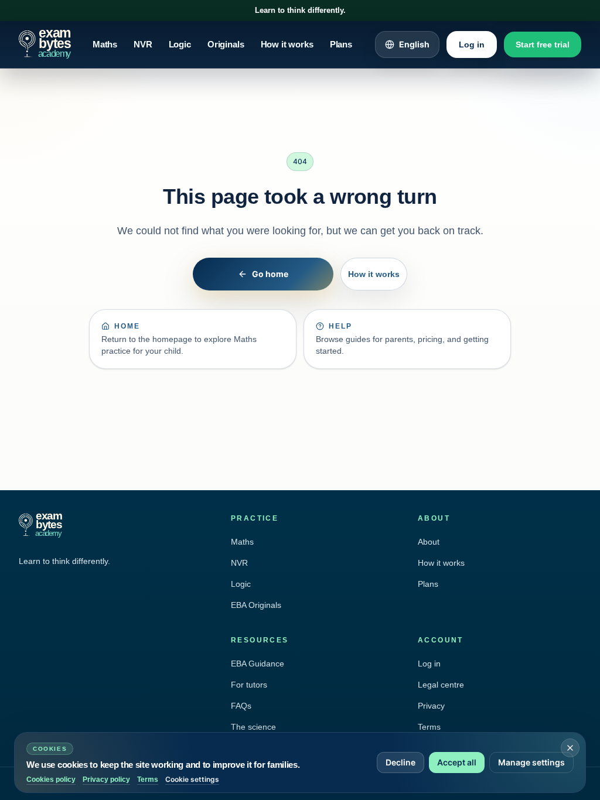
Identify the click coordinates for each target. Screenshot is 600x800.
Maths (105, 44)
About (428, 541)
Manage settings (531, 762)
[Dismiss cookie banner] (570, 748)
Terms (429, 726)
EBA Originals (256, 605)
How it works (287, 44)
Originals (225, 44)
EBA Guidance (257, 663)
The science (253, 726)
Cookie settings (192, 779)
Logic (180, 44)
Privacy (431, 705)
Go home (270, 274)
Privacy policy (106, 779)
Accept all (456, 762)
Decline (400, 762)
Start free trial (543, 44)
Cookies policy (51, 779)
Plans (341, 44)
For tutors (249, 684)
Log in (472, 44)
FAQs (241, 705)
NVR (143, 44)
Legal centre (441, 684)
